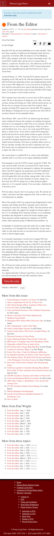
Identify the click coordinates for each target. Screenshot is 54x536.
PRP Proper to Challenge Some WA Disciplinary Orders (28, 341)
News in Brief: (12, 399)
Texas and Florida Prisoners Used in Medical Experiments (28, 310)
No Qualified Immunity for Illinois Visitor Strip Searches (28, 354)
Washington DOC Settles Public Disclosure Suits (25, 320)
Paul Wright (27, 29)
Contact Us (25, 496)
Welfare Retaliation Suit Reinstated (20, 391)
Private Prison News (29, 521)
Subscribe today (10, 15)
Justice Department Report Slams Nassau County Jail (26, 339)
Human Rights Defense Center (28, 485)
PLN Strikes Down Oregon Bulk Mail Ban (23, 347)
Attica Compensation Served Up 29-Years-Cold (24, 302)
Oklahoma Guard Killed (16, 318)
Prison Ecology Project (29, 507)
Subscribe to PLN (28, 511)
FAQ (22, 499)
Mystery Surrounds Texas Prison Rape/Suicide (24, 315)
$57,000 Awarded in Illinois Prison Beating (23, 386)
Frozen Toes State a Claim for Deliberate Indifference (27, 352)
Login (22, 287)
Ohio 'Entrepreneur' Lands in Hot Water (22, 326)
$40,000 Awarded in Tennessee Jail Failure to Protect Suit (28, 375)
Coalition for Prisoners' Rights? (18, 349)
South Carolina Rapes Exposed (18, 328)
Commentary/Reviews (17, 34)
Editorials (27, 34)
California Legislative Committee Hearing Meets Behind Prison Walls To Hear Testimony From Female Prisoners (28, 369)
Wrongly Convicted (24, 493)
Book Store (26, 516)
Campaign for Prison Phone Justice (30, 490)
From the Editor (13, 307)
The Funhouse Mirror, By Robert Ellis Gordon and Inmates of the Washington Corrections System (29, 358)
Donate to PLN (27, 519)
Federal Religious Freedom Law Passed (21, 299)
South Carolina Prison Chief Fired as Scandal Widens (27, 331)
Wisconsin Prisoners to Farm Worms (20, 336)
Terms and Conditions (29, 502)
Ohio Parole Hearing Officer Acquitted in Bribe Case (26, 305)
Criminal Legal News (25, 487)
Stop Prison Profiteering (30, 504)
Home (19, 482)
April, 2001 (5, 31)
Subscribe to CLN (29, 513)
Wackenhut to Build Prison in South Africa (23, 344)
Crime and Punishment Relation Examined (23, 378)
